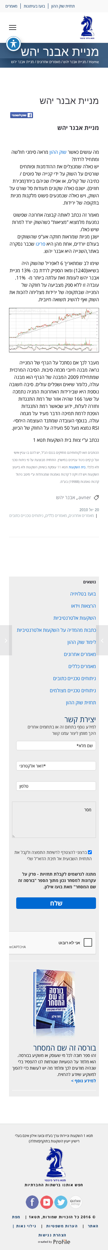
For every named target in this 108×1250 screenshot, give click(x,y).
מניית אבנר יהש (74, 61)
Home (94, 61)
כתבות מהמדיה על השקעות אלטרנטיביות (56, 630)
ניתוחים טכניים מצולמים (73, 690)
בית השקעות (77, 467)
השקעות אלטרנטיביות (74, 618)
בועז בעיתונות (34, 6)
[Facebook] (21, 115)
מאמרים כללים (56, 515)
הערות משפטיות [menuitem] (62, 1226)
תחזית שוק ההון (63, 6)
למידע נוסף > (83, 1081)
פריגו (40, 244)
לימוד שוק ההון (82, 642)
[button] (12, 27)
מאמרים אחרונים (48, 61)
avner (84, 497)
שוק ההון (58, 152)
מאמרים (11, 6)
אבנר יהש (65, 497)
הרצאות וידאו (83, 605)
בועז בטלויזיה (83, 593)
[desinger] (54, 1242)
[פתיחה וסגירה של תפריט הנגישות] (13, 44)
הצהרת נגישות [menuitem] (52, 1235)
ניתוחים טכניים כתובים (26, 515)
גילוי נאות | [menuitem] (24, 1226)
